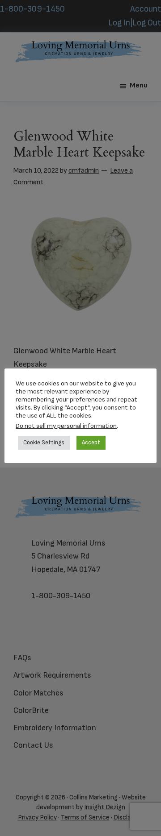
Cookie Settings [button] (43, 442)
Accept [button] (91, 442)
